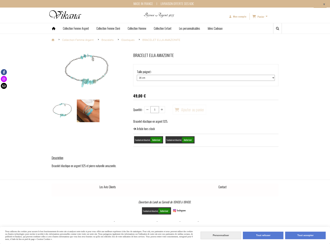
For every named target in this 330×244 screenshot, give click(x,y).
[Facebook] (4, 72)
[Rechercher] (277, 28)
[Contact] (4, 86)
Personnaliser (221, 235)
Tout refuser (263, 235)
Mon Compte (189, 221)
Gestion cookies (168, 221)
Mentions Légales (101, 221)
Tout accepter (305, 235)
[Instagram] (4, 79)
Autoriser (156, 140)
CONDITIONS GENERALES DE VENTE (219, 221)
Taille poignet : (144, 71)
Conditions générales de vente (136, 221)
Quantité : (138, 109)
